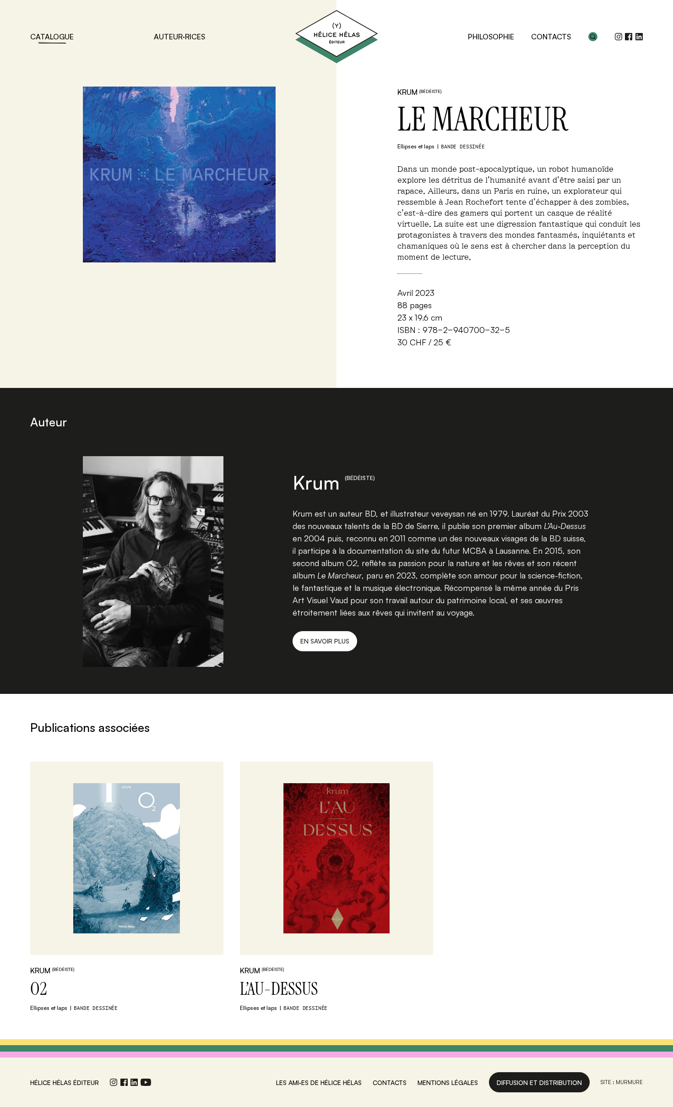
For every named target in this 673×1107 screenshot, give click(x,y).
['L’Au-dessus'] (336, 858)
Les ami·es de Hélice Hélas (319, 1082)
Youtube (146, 1082)
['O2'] (126, 858)
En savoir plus (324, 641)
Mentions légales (448, 1082)
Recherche (592, 36)
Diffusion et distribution (539, 1082)
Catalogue (52, 36)
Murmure (629, 1082)
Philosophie (491, 36)
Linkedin (639, 36)
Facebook (628, 36)
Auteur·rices (179, 36)
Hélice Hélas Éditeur (336, 36)
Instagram (618, 36)
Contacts (551, 36)
